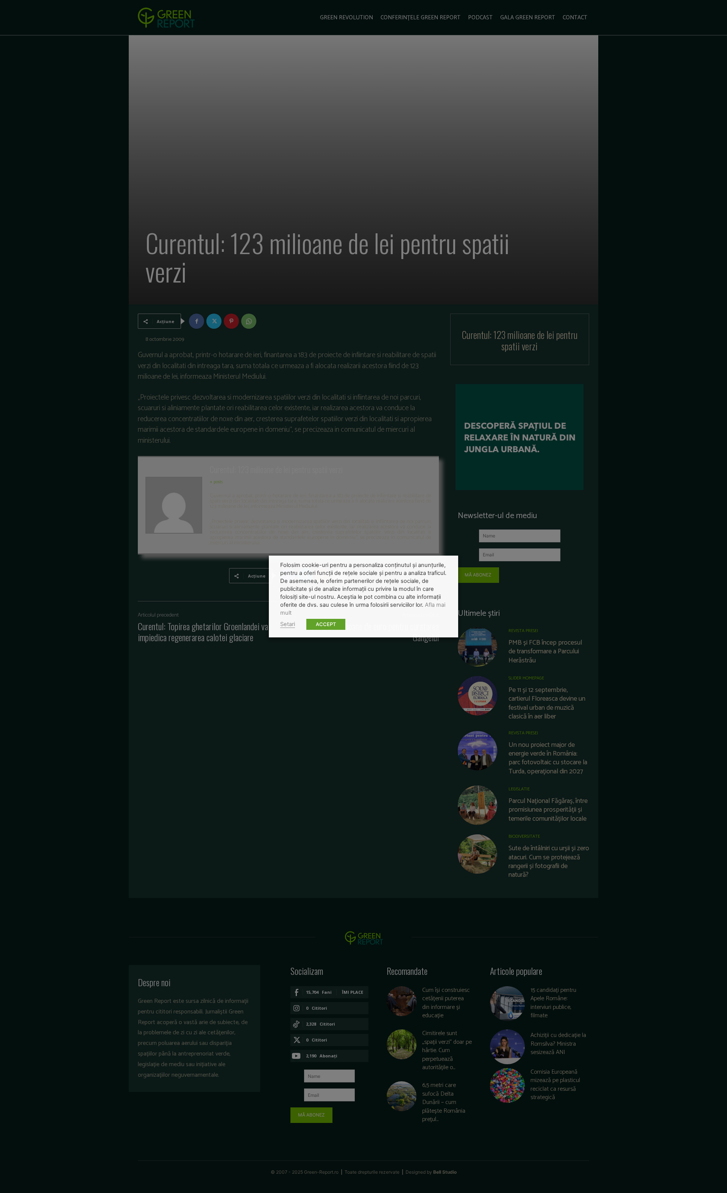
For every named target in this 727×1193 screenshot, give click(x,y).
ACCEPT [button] (326, 624)
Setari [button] (287, 624)
